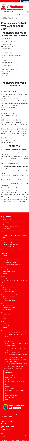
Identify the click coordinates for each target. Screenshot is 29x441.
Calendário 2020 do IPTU (9, 228)
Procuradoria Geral (9, 397)
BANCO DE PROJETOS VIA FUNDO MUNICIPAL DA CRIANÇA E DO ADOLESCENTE (14, 222)
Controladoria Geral (10, 377)
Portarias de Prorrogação (9, 300)
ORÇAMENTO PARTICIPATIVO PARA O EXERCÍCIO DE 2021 (14, 281)
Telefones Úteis (6, 323)
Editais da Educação (7, 240)
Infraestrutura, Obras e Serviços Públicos (14, 390)
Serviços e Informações (8, 11)
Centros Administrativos (8, 231)
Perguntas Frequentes (8, 284)
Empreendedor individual (9, 246)
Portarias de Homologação (9, 296)
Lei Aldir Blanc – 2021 (8, 258)
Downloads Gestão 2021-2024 (10, 239)
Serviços (5, 312)
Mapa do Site (6, 269)
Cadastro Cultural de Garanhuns (10, 226)
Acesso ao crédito (7, 219)
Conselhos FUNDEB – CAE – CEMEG (14, 366)
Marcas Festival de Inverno (9, 271)
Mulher (7, 393)
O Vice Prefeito (6, 278)
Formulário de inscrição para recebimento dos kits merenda (14, 252)
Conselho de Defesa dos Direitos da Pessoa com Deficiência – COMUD (16, 344)
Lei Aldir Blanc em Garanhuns (10, 262)
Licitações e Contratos (8, 266)
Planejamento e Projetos (11, 395)
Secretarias (5, 370)
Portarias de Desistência (8, 289)
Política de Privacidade (10, 415)
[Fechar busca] (26, 11)
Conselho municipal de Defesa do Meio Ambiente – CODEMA (17, 349)
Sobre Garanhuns (7, 320)
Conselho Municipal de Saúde (12, 352)
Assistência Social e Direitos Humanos (14, 374)
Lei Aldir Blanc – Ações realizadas (11, 260)
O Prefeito (5, 276)
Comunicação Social (10, 375)
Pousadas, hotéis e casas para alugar (11, 303)
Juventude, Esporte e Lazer (11, 392)
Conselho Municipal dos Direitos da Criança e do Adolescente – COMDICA (16, 360)
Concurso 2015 (6, 233)
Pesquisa (5, 285)
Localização (5, 267)
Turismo (5, 327)
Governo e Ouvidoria (10, 388)
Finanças (7, 386)
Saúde (6, 399)
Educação (7, 384)
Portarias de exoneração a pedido (11, 293)
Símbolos (5, 318)
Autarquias (5, 330)
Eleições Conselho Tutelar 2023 (10, 244)
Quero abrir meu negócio (9, 307)
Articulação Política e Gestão (9, 329)
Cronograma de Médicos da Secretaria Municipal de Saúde (14, 236)
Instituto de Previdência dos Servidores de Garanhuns (15, 339)
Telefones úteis (6, 325)
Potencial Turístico (7, 302)
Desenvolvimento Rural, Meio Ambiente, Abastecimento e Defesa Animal (14, 382)
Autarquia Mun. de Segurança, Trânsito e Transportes (14, 335)
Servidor (5, 316)
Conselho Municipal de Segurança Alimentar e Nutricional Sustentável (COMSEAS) (16, 355)
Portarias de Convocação (9, 287)
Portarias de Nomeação (8, 298)
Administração (8, 372)
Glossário (5, 255)
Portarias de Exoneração (8, 291)
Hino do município (7, 257)
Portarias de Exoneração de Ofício (11, 294)
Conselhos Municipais (8, 341)
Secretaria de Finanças (8, 309)
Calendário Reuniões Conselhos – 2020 (12, 230)
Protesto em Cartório (8, 305)
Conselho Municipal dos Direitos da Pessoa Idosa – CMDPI (16, 364)
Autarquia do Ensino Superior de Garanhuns (15, 332)
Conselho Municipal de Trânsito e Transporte (15, 357)
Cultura (7, 379)
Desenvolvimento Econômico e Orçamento (13, 368)
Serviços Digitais (6, 314)
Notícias (5, 273)
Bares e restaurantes (7, 224)
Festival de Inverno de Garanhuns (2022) (12, 249)
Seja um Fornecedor (7, 311)
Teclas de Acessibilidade (8, 321)
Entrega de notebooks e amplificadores (12, 248)
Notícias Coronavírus (8, 275)
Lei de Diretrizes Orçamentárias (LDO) (12, 264)
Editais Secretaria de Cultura (9, 242)
